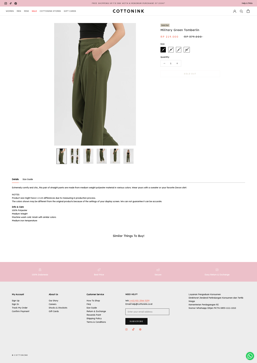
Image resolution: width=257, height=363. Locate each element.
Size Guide (92, 307)
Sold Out (190, 74)
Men (19, 11)
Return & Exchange (96, 311)
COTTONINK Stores (50, 11)
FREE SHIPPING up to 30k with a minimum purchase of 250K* (128, 3)
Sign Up (15, 300)
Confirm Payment (20, 311)
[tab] (15, 179)
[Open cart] (248, 11)
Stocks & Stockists (58, 307)
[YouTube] (11, 3)
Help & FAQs (247, 3)
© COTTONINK (20, 355)
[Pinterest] (15, 3)
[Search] (241, 11)
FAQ (89, 304)
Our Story (53, 300)
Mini (26, 11)
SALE (34, 11)
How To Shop (93, 300)
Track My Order (20, 307)
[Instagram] (5, 3)
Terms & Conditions (96, 322)
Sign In (15, 304)
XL (186, 49)
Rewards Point (94, 315)
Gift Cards (70, 11)
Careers (52, 304)
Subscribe (136, 321)
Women (10, 11)
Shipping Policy (94, 318)
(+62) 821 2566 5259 (139, 300)
